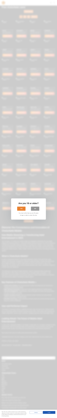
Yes (21, 208)
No (35, 208)
